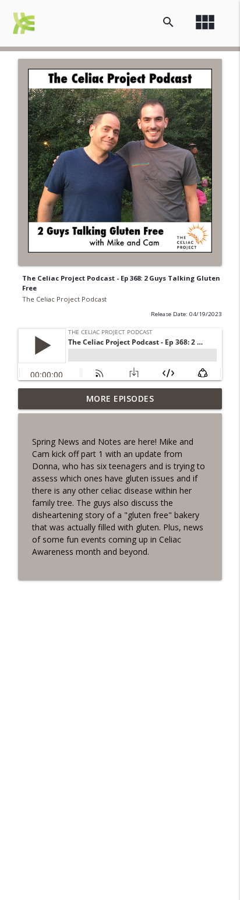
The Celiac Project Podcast (64, 299)
